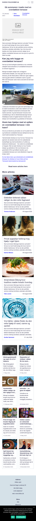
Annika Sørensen (9, 337)
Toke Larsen (7, 294)
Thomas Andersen (9, 211)
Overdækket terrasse (25, 14)
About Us (18, 504)
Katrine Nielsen (8, 252)
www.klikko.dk (19, 493)
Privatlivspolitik (21, 517)
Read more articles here (18, 166)
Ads (18, 502)
